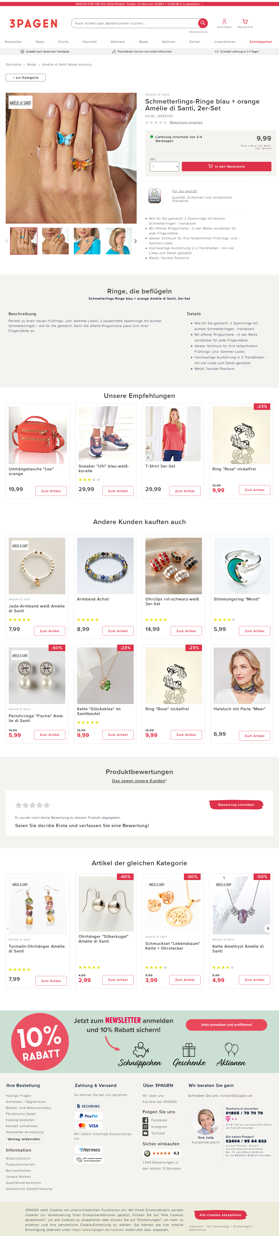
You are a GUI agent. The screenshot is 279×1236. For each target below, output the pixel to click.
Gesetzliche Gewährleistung (29, 1189)
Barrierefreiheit (18, 1170)
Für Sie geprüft (184, 191)
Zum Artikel (51, 491)
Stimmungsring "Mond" (237, 599)
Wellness (118, 42)
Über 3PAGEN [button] (158, 1085)
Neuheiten (13, 42)
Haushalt (89, 42)
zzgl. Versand (263, 148)
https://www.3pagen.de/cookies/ (98, 1230)
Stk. (153, 159)
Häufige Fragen (19, 1096)
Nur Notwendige (218, 1226)
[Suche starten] (203, 23)
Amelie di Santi (157, 94)
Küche (63, 42)
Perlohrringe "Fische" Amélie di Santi (36, 718)
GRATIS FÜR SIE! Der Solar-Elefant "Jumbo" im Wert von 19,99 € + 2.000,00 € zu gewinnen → (139, 4)
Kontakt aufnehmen (22, 1126)
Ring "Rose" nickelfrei (234, 469)
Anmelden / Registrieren (26, 1102)
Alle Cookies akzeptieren (220, 1215)
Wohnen (169, 42)
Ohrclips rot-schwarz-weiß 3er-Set (172, 602)
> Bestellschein (198, 32)
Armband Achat (93, 599)
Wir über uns (153, 1096)
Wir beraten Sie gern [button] (211, 1085)
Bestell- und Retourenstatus (28, 1108)
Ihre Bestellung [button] (23, 1085)
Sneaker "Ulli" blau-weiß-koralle (104, 469)
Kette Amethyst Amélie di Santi (238, 949)
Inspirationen (225, 42)
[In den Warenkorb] (227, 159)
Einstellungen (242, 1226)
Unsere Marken (18, 1177)
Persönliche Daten (21, 1114)
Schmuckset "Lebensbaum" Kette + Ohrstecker (172, 946)
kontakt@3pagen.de (236, 1096)
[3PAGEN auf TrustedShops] (162, 1153)
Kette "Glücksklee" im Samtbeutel (99, 711)
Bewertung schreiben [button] (236, 805)
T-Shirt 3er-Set (160, 466)
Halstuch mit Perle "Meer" (240, 709)
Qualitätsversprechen (23, 1183)
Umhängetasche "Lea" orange (31, 471)
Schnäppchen (261, 42)
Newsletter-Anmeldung (25, 1132)
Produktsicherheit (20, 1164)
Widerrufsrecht (18, 1158)
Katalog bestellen (20, 1120)
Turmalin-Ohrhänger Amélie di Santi (37, 949)
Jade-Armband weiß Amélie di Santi (37, 609)
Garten (194, 42)
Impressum (196, 1226)
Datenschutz (197, 1229)
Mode (143, 42)
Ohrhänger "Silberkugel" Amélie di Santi (103, 939)
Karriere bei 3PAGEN (160, 1102)
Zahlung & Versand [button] (96, 1085)
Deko (40, 42)
